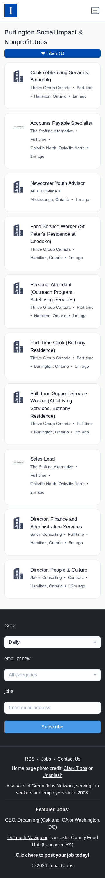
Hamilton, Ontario (50, 96)
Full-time (38, 139)
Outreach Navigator (27, 837)
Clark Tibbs (75, 768)
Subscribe (52, 726)
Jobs (46, 758)
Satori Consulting (46, 534)
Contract (76, 577)
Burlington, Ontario (51, 366)
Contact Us (68, 758)
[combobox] (52, 642)
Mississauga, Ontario (49, 199)
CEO (10, 820)
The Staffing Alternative (51, 131)
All (32, 191)
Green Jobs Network (53, 785)
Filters (55, 53)
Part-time (85, 87)
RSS (30, 758)
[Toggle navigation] (95, 10)
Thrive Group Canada (50, 87)
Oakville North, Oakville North (57, 147)
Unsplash (52, 775)
